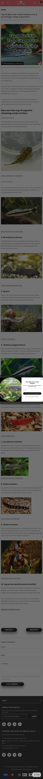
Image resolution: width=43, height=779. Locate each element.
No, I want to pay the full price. (32, 396)
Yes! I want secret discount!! (32, 393)
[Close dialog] (41, 379)
